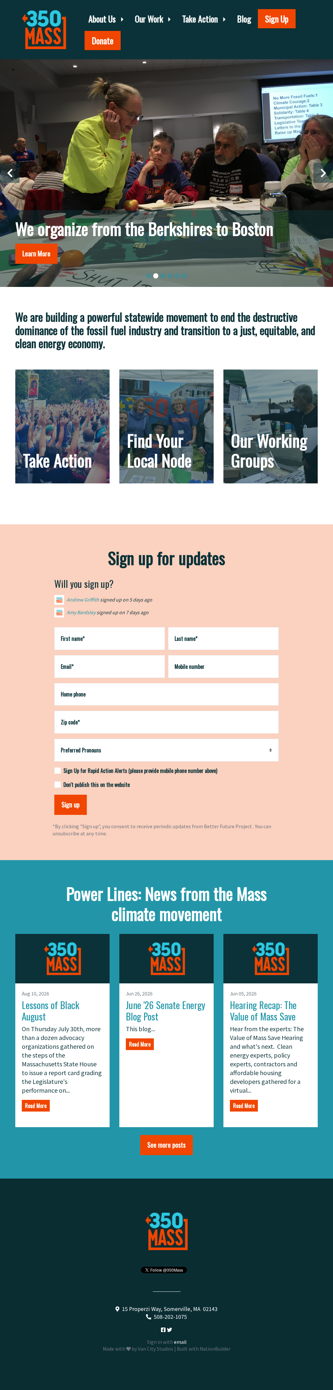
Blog (244, 18)
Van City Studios (155, 1348)
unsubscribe (66, 833)
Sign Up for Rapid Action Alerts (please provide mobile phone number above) (140, 771)
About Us (103, 18)
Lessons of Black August (50, 1010)
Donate (102, 40)
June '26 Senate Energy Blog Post (165, 1010)
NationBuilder (215, 1348)
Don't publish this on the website (96, 785)
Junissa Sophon (84, 618)
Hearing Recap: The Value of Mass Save (263, 1010)
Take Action (201, 18)
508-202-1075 (170, 1316)
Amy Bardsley (81, 606)
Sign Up (276, 18)
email (180, 1342)
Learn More (62, 476)
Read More (36, 1106)
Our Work (150, 18)
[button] (10, 173)
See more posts (166, 1145)
